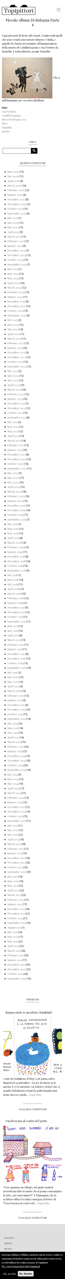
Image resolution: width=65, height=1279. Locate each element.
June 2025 (12, 222)
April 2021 (13, 436)
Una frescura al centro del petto (26, 1121)
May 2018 (12, 584)
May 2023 (12, 329)
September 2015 (16, 718)
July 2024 (12, 269)
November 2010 (16, 969)
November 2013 (16, 811)
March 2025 (14, 236)
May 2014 (12, 783)
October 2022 (15, 361)
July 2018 (12, 575)
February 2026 (15, 190)
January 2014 (14, 802)
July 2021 (12, 422)
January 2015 (14, 751)
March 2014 (14, 793)
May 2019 (12, 533)
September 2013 (16, 820)
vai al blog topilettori (32, 1217)
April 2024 (13, 283)
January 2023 (14, 348)
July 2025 (12, 218)
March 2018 (14, 593)
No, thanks (25, 1273)
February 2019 (15, 547)
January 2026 (14, 194)
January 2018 (14, 603)
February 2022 (15, 394)
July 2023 (12, 320)
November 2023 (16, 306)
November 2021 (16, 408)
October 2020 (15, 463)
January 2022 (14, 399)
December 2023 (16, 301)
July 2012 (12, 876)
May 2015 (12, 732)
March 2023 (14, 338)
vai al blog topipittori (33, 1109)
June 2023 (12, 324)
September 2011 (16, 922)
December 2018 (16, 556)
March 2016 (14, 691)
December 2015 (16, 705)
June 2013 (12, 830)
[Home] (18, 10)
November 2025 (16, 204)
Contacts (9, 1238)
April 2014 (13, 788)
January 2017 (14, 649)
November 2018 (16, 561)
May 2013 (12, 834)
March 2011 (13, 950)
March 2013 (14, 844)
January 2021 (14, 450)
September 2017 (16, 621)
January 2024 (14, 296)
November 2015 (16, 709)
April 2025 (13, 232)
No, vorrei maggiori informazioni (21, 1266)
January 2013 (14, 853)
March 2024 (14, 287)
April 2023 (13, 334)
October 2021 (15, 412)
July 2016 (12, 672)
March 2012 (14, 895)
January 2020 (15, 501)
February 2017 (15, 644)
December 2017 (15, 607)
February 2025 (15, 241)
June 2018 (12, 579)
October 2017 (14, 616)
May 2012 (12, 885)
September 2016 (16, 667)
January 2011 (14, 960)
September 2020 (16, 468)
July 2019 (12, 524)
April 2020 (13, 487)
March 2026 (14, 185)
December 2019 (16, 505)
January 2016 (14, 700)
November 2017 (16, 612)
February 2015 (15, 746)
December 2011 (15, 909)
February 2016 (15, 695)
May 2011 (12, 941)
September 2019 (16, 519)
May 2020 (12, 482)
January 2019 (14, 552)
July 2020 (12, 473)
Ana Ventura (9, 111)
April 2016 (13, 686)
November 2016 (16, 658)
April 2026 (13, 181)
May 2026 (12, 176)
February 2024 (15, 292)
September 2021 (16, 417)
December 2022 (16, 352)
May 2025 (12, 227)
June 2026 (13, 171)
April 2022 (13, 385)
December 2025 (16, 199)
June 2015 (12, 728)
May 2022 (12, 380)
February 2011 (15, 955)
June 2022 (12, 375)
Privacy (8, 1249)
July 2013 (12, 825)
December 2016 (16, 654)
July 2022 (12, 371)
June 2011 (12, 936)
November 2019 (16, 510)
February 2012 (15, 899)
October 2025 (15, 208)
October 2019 (15, 514)
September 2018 (16, 570)
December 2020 (16, 454)
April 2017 (13, 635)
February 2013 (15, 848)
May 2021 (12, 431)
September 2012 (16, 871)
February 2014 (15, 797)
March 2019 (14, 542)
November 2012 (16, 862)
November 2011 (16, 913)
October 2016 (15, 663)
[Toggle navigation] (58, 10)
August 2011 (14, 927)
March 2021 (14, 440)
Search (35, 150)
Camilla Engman (11, 115)
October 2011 (14, 918)
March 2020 (14, 491)
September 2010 (16, 978)
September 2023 (16, 315)
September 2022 (16, 366)
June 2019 (12, 528)
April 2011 (13, 946)
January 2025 (14, 245)
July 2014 (12, 774)
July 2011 (12, 932)
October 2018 (15, 565)
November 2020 (16, 459)
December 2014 (16, 756)
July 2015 (12, 723)
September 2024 (16, 264)
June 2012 (12, 881)
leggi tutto (35, 1094)
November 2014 (16, 760)
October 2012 (15, 867)
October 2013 (14, 816)
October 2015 (14, 714)
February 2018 (15, 598)
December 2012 (16, 858)
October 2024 (15, 259)
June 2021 (12, 426)
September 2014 (16, 769)
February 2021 (15, 445)
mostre (6, 131)
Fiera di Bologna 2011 (14, 119)
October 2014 (15, 765)
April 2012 (13, 890)
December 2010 (16, 964)
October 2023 (15, 310)
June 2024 (13, 273)
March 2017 (13, 640)
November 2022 (16, 357)
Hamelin (7, 127)
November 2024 (16, 255)
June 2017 (12, 626)
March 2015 (14, 742)
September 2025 (16, 213)
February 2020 (15, 496)
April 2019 (13, 538)
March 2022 (14, 389)
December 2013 (16, 807)
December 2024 (16, 250)
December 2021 (16, 403)
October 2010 (15, 973)
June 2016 (12, 677)
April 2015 (13, 737)
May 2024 (12, 278)
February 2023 (15, 343)
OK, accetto (9, 1273)
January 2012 (14, 904)
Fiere (5, 123)
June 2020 (13, 477)
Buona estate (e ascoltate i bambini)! (29, 1012)
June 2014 (12, 779)
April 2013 (13, 839)
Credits (8, 1243)
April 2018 (13, 589)
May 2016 (12, 681)
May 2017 (12, 630)
